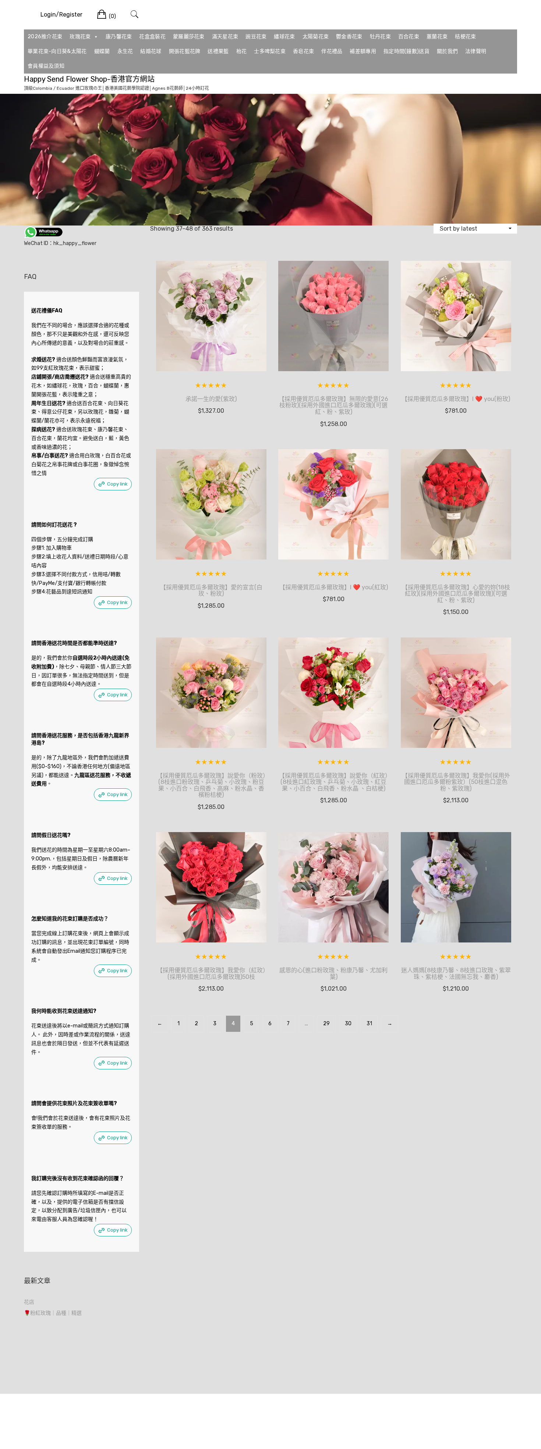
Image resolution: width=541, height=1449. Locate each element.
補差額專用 (363, 51)
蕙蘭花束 (437, 36)
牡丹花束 (380, 36)
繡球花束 (284, 36)
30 (348, 1023)
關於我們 (447, 51)
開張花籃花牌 (185, 51)
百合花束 (408, 36)
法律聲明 (475, 51)
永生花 (125, 51)
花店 (29, 1302)
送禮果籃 (218, 51)
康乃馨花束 (119, 36)
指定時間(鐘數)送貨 (406, 51)
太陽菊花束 (316, 36)
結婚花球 (150, 51)
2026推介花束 (45, 36)
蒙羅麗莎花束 (189, 36)
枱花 (241, 51)
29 (326, 1023)
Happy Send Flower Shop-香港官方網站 (89, 79)
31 (369, 1023)
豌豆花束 (255, 36)
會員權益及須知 (46, 66)
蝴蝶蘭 (102, 51)
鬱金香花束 (349, 36)
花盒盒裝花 (152, 36)
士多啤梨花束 (270, 51)
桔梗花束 (465, 36)
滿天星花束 (225, 36)
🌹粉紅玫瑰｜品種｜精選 (53, 1313)
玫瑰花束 (80, 36)
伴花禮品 (331, 51)
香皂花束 (303, 51)
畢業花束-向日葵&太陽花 (57, 51)
